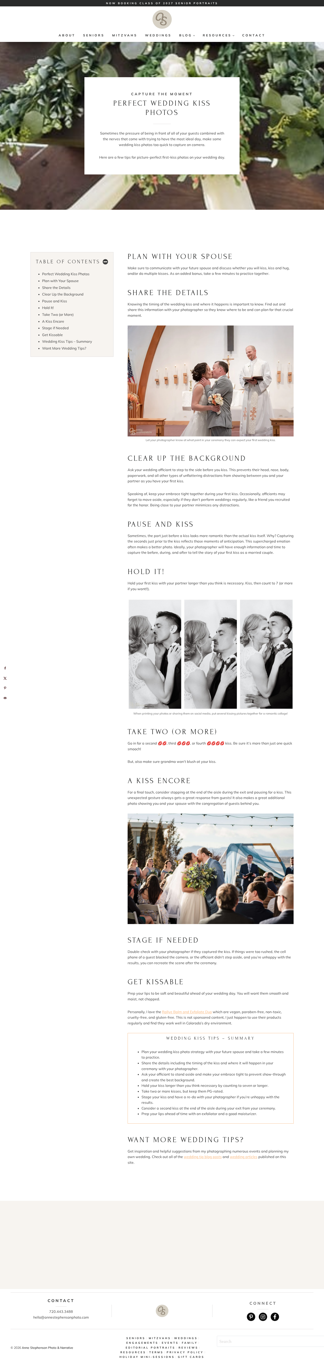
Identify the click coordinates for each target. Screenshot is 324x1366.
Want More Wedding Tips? (64, 348)
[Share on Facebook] (5, 668)
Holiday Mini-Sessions (147, 1357)
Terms (156, 1352)
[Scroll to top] (317, 1348)
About (67, 35)
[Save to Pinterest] (5, 688)
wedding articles (243, 1157)
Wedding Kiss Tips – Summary (67, 341)
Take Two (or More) (58, 314)
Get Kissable (52, 335)
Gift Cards (191, 1357)
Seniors (93, 35)
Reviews (188, 1347)
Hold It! (48, 307)
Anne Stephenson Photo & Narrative (47, 1347)
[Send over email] (5, 698)
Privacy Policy (185, 1352)
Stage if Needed (55, 328)
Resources (133, 1352)
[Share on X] (5, 678)
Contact (253, 35)
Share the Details (56, 287)
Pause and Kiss (54, 301)
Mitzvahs (124, 35)
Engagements (142, 1342)
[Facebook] (275, 1317)
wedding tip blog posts (203, 1157)
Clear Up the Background (63, 294)
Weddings (158, 35)
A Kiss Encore (53, 321)
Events (170, 1342)
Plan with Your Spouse (60, 281)
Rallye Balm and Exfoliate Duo (187, 1012)
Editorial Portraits (150, 1347)
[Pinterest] (251, 1317)
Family (190, 1342)
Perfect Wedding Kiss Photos (65, 274)
